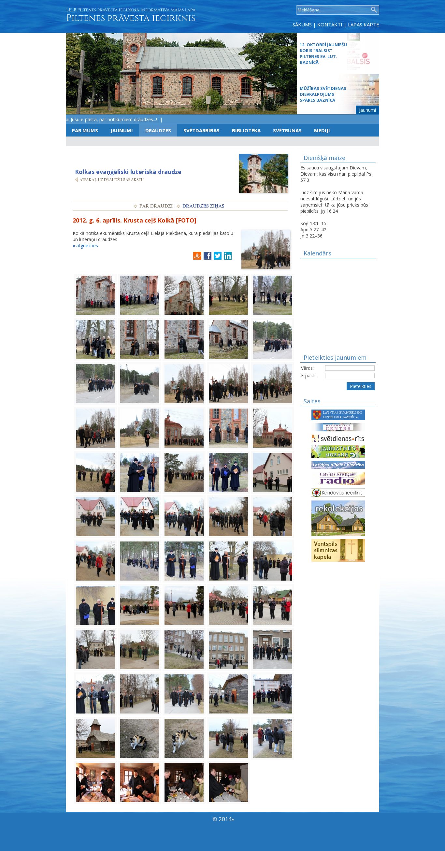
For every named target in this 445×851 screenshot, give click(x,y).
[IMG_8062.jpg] (228, 782)
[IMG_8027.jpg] (139, 560)
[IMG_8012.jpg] (95, 472)
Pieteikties (360, 386)
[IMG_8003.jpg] (228, 383)
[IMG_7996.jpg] (228, 339)
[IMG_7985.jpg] (95, 295)
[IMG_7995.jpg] (184, 339)
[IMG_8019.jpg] (272, 472)
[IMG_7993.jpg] (95, 339)
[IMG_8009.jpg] (184, 428)
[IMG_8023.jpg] (228, 516)
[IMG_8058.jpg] (95, 782)
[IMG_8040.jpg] (95, 649)
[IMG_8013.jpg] (139, 472)
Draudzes (158, 130)
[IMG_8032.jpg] (272, 560)
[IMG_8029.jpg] (228, 560)
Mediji (322, 130)
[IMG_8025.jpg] (95, 560)
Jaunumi (367, 110)
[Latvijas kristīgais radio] (338, 478)
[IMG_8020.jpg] (95, 516)
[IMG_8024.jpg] (272, 516)
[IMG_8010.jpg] (228, 428)
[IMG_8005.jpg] (95, 428)
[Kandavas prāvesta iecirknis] (338, 492)
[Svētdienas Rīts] (338, 438)
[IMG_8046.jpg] (272, 649)
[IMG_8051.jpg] (272, 693)
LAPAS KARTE (363, 24)
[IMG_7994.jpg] (139, 339)
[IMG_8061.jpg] (184, 782)
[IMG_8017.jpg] (228, 472)
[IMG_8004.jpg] (272, 383)
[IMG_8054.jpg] (139, 738)
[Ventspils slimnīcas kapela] (338, 550)
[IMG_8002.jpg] (184, 383)
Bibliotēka (246, 130)
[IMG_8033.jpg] (95, 605)
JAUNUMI (121, 130)
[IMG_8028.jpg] (184, 560)
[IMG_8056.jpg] (228, 738)
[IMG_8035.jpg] (139, 605)
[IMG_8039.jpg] (272, 605)
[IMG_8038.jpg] (228, 605)
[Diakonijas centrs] (338, 427)
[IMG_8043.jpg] (184, 649)
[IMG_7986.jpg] (139, 295)
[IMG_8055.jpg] (184, 738)
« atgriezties (85, 245)
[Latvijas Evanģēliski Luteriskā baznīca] (338, 414)
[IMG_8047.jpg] (95, 693)
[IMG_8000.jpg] (95, 383)
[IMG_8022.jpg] (184, 516)
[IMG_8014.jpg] (184, 472)
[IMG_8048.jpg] (139, 693)
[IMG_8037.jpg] (184, 605)
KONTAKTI (329, 24)
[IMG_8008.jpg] (139, 428)
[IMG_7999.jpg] (272, 339)
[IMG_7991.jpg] (228, 295)
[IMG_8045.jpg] (228, 649)
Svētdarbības (201, 130)
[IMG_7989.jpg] (184, 295)
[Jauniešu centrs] (338, 451)
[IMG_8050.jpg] (228, 693)
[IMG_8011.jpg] (272, 428)
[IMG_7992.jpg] (272, 295)
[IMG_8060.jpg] (139, 782)
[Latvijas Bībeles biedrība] (338, 464)
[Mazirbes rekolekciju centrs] (338, 517)
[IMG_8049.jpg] (184, 693)
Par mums (85, 130)
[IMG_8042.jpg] (139, 649)
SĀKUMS (302, 24)
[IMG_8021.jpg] (139, 516)
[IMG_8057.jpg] (272, 738)
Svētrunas (287, 130)
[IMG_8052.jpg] (95, 738)
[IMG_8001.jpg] (139, 383)
